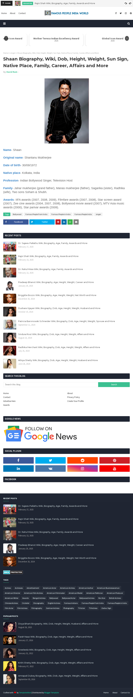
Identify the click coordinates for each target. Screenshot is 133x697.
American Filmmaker (56, 593)
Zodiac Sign (106, 608)
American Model (75, 593)
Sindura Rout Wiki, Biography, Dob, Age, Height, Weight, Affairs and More (56, 334)
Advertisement (33, 588)
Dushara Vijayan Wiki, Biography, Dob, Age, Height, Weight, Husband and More (59, 308)
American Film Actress (33, 593)
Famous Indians (71, 603)
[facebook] (116, 13)
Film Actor (9, 608)
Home (5, 53)
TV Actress (93, 608)
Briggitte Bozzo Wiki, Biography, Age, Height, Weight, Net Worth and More (57, 295)
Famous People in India (61, 214)
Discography (38, 603)
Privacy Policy (73, 397)
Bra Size (101, 598)
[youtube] (114, 468)
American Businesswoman (108, 588)
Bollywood (17, 214)
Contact (6, 397)
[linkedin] (18, 468)
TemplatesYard (25, 692)
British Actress (115, 598)
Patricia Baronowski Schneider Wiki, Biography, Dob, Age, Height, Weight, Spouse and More (66, 321)
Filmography (36, 608)
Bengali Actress (39, 598)
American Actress (67, 588)
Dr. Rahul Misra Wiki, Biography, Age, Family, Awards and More (65, 3)
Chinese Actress (11, 603)
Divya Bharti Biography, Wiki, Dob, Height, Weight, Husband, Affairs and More (58, 623)
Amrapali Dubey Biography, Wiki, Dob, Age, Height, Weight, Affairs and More (58, 675)
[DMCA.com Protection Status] (13, 573)
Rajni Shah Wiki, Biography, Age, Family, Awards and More (48, 256)
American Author (86, 588)
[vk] (50, 468)
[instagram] (125, 13)
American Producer (115, 593)
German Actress (52, 608)
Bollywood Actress (86, 598)
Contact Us (125, 692)
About (70, 393)
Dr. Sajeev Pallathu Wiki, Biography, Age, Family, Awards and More (52, 243)
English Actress (54, 603)
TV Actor (81, 608)
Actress (8, 588)
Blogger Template (51, 692)
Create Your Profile (75, 401)
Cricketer (25, 603)
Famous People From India (36, 214)
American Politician (94, 593)
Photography (68, 608)
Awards (6, 405)
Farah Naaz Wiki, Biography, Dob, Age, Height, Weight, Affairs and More (55, 636)
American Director (12, 593)
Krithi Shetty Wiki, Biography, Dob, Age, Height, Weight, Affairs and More (56, 662)
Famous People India (83, 214)
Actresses (19, 588)
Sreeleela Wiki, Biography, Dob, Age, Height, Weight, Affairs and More (54, 649)
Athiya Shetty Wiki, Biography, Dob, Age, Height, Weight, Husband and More (58, 360)
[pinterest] (130, 13)
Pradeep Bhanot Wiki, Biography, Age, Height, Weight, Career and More (56, 282)
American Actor (49, 588)
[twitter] (120, 13)
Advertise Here (9, 401)
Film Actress (22, 608)
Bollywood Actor (68, 598)
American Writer (11, 598)
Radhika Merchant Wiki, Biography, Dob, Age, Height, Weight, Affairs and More (59, 347)
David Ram (11, 72)
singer (12, 53)
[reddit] (82, 460)
